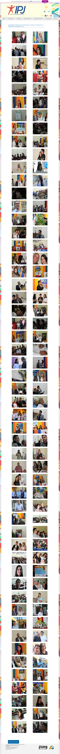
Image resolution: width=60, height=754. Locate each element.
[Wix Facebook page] (45, 15)
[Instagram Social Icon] (47, 15)
